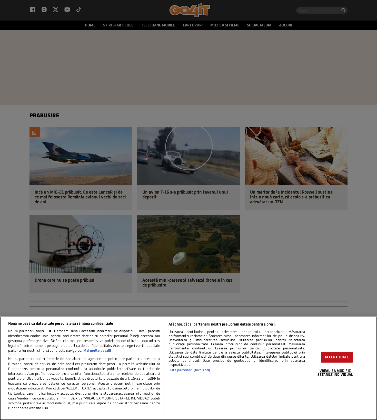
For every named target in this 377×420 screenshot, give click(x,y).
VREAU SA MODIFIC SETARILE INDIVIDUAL (335, 373)
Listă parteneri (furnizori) (189, 370)
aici (42, 388)
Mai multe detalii (97, 350)
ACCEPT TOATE (337, 357)
